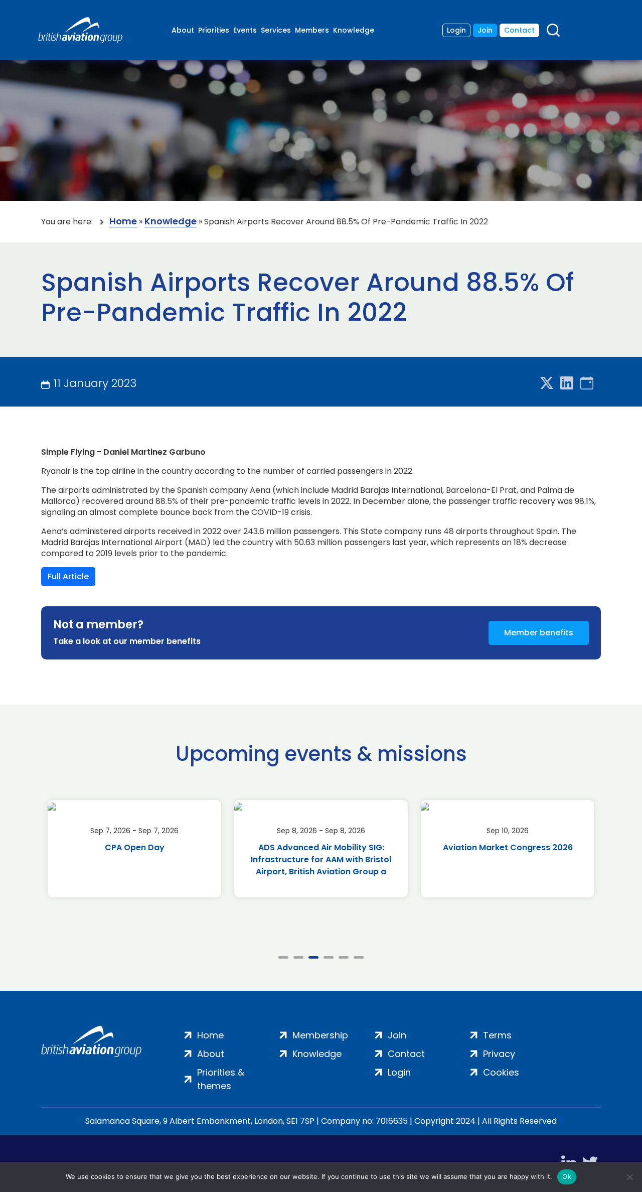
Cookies (501, 1072)
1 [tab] (283, 957)
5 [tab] (344, 957)
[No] (629, 1177)
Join (485, 30)
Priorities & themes (220, 1079)
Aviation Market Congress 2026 (508, 847)
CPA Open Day (135, 847)
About (183, 30)
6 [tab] (359, 957)
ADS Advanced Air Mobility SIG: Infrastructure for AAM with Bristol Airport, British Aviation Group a (321, 859)
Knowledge (353, 30)
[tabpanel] (134, 848)
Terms (497, 1035)
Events (245, 30)
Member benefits (538, 632)
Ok (566, 1176)
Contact (519, 30)
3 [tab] (313, 957)
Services (276, 30)
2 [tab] (298, 957)
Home (123, 221)
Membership (320, 1035)
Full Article (68, 576)
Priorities (213, 30)
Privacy (499, 1053)
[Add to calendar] (586, 383)
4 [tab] (329, 957)
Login (456, 30)
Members (312, 30)
